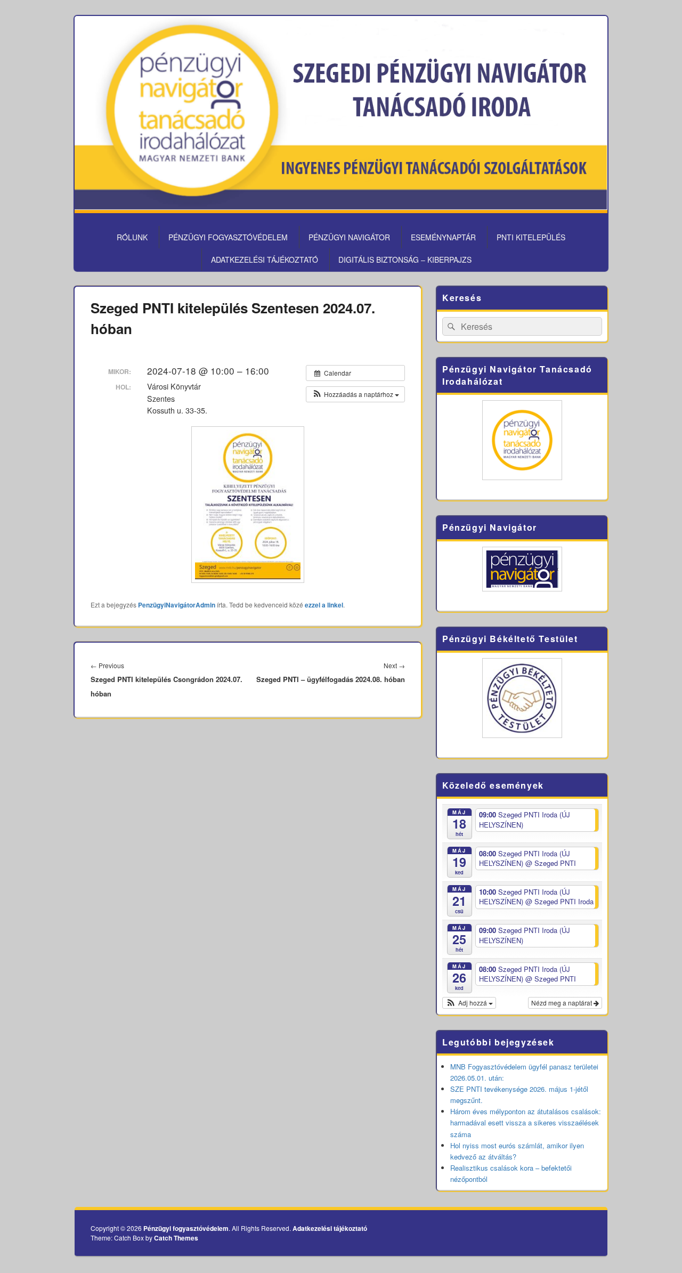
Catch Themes (176, 1238)
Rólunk (132, 237)
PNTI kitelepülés (531, 237)
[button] (355, 394)
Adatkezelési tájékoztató (264, 259)
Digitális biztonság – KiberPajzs (405, 259)
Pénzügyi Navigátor (349, 237)
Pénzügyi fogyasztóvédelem (228, 237)
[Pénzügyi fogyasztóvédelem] (341, 206)
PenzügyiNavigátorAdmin (176, 605)
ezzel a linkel (324, 605)
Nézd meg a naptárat (562, 1002)
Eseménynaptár (443, 237)
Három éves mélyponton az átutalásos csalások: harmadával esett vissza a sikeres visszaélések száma (525, 1122)
